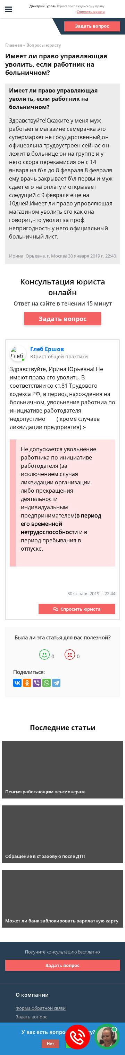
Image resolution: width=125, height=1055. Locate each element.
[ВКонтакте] (17, 683)
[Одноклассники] (27, 683)
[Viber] (37, 683)
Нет (50, 1043)
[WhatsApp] (46, 683)
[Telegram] (56, 683)
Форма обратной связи (41, 1008)
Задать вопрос (92, 26)
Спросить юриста (91, 11)
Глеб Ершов (47, 349)
